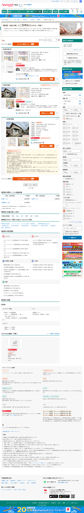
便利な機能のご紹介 (63, 482)
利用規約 (34, 503)
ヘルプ (61, 1)
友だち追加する (51, 482)
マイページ (74, 62)
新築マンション (13, 11)
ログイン (21, 6)
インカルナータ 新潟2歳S (75, 1)
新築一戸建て (30, 11)
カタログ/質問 (63, 11)
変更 (80, 95)
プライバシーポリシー (12, 503)
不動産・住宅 (4, 480)
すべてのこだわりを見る (75, 222)
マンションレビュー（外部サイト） (39, 462)
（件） (5, 199)
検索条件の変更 (67, 89)
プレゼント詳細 (12, 415)
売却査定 (55, 11)
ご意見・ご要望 (61, 503)
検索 (81, 1)
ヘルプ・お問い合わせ (72, 503)
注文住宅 (45, 11)
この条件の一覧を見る (54, 333)
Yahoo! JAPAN (55, 1)
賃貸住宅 (4, 11)
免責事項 (53, 503)
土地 (50, 11)
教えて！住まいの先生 (20, 489)
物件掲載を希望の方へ (44, 503)
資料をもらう (47, 79)
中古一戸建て (38, 11)
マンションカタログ (6, 489)
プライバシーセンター (25, 503)
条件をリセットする (78, 49)
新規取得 (29, 4)
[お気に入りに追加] (57, 79)
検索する (73, 237)
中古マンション (22, 11)
